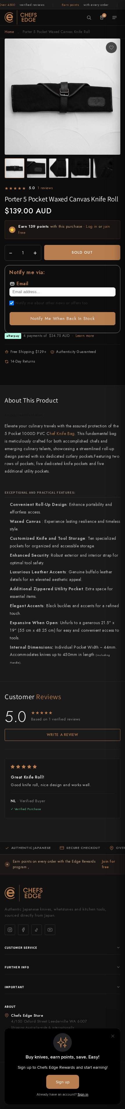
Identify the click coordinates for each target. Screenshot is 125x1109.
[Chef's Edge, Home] (21, 17)
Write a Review (62, 734)
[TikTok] (36, 930)
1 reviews (45, 188)
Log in (91, 226)
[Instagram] (10, 930)
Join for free (108, 864)
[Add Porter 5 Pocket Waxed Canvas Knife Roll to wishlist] (111, 47)
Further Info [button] (17, 967)
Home (9, 31)
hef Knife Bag (62, 433)
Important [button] (14, 987)
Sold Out (82, 252)
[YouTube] (50, 930)
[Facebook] (23, 930)
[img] (62, 767)
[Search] (89, 17)
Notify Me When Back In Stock (63, 318)
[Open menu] (114, 17)
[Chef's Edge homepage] (62, 893)
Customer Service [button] (21, 948)
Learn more (85, 335)
